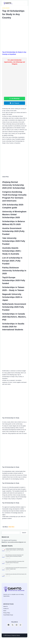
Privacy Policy (6, 612)
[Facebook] (8, 624)
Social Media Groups (8, 614)
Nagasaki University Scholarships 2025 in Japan (12, 297)
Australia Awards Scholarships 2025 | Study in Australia (11, 251)
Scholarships (6, 8)
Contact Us (6, 608)
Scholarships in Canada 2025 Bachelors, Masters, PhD (14, 317)
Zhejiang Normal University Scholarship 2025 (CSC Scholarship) (13, 185)
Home (4, 610)
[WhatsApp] (20, 624)
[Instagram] (16, 624)
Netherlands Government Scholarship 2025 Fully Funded (14, 307)
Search (24, 532)
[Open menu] (24, 3)
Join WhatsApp (15, 98)
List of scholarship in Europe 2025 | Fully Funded (12, 261)
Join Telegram (15, 103)
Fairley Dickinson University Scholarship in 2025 (14, 271)
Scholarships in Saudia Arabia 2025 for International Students (13, 327)
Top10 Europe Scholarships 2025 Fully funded (13, 280)
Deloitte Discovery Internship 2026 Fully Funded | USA (16, 574)
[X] (12, 624)
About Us (5, 606)
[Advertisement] (14, 36)
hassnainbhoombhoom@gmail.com (16, 542)
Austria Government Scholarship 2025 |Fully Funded (13, 231)
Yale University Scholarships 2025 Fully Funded (13, 241)
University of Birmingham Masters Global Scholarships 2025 (14, 214)
